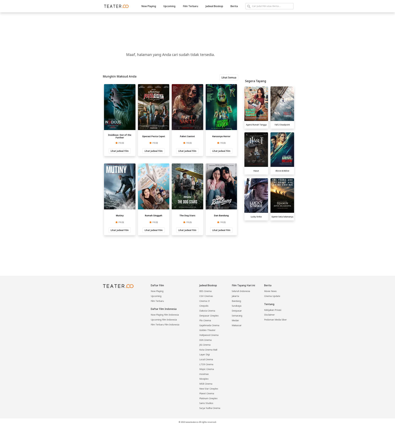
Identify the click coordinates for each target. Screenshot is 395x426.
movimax (204, 374)
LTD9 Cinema (206, 364)
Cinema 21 (204, 301)
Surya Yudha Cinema (209, 408)
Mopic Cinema (206, 369)
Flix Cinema (205, 320)
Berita (234, 6)
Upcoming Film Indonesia (164, 319)
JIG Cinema (204, 344)
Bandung (236, 301)
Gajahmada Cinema (209, 325)
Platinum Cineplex (208, 398)
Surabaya (236, 305)
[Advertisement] (269, 243)
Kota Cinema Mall (208, 349)
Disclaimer (269, 314)
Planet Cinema (206, 393)
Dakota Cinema (207, 310)
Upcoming (169, 6)
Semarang (237, 315)
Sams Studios (206, 403)
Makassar (237, 325)
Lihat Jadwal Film (120, 150)
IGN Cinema (205, 339)
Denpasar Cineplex (209, 315)
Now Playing (148, 6)
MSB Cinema (205, 383)
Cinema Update (272, 296)
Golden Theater (207, 330)
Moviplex (204, 378)
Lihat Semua (229, 77)
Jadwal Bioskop (214, 6)
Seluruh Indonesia (241, 291)
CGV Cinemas (206, 296)
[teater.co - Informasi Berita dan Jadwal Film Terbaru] (115, 6)
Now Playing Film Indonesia (165, 314)
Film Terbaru (190, 6)
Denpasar (237, 310)
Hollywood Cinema (208, 335)
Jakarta (235, 296)
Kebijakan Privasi (272, 309)
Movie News (270, 291)
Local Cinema (206, 359)
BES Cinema (205, 291)
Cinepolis (203, 305)
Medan (235, 320)
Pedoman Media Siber (275, 319)
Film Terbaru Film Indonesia (165, 324)
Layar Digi (204, 354)
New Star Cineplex (208, 388)
